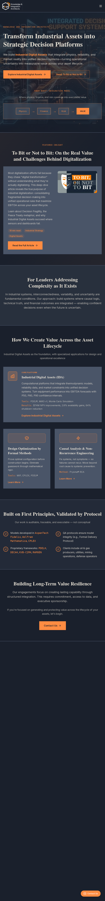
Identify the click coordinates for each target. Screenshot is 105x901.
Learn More (14, 482)
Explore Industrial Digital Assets (25, 74)
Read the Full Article (23, 245)
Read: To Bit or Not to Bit (69, 74)
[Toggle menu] (100, 6)
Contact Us (50, 625)
